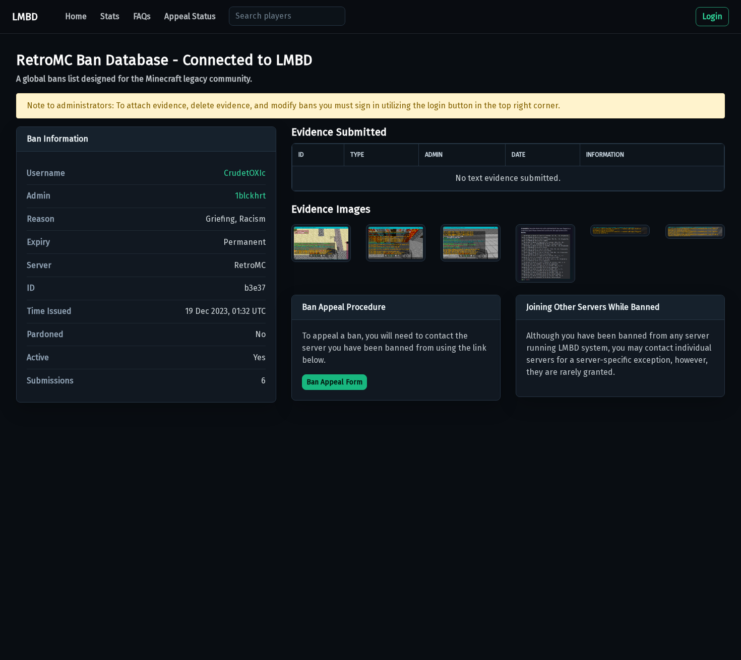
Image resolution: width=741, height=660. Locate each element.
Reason (40, 219)
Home (76, 16)
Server (39, 265)
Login (712, 16)
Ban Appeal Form (334, 382)
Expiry (38, 242)
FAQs (142, 16)
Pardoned (45, 334)
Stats (109, 16)
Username (46, 173)
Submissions (50, 380)
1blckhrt (250, 196)
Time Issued (49, 311)
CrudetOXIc (245, 173)
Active (38, 357)
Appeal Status (190, 16)
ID (31, 288)
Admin (38, 196)
